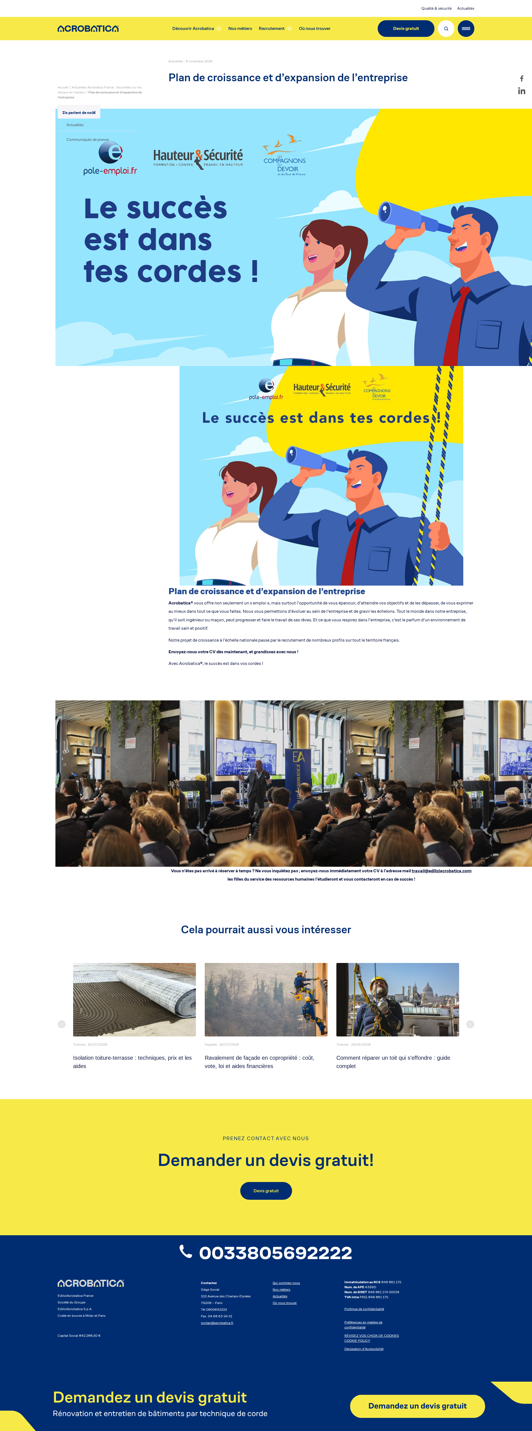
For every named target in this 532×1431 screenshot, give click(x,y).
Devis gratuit (406, 28)
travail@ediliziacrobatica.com (441, 871)
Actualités (465, 8)
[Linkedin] (521, 90)
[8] (266, 1406)
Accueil (63, 87)
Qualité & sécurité (436, 8)
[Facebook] (521, 78)
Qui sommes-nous (286, 1283)
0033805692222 (275, 1253)
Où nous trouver (315, 28)
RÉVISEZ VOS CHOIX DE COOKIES (371, 1335)
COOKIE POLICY (357, 1340)
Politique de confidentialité (364, 1309)
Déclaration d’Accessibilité (363, 1349)
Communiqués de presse (87, 139)
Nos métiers (240, 28)
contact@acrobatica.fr (217, 1323)
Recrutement (272, 28)
